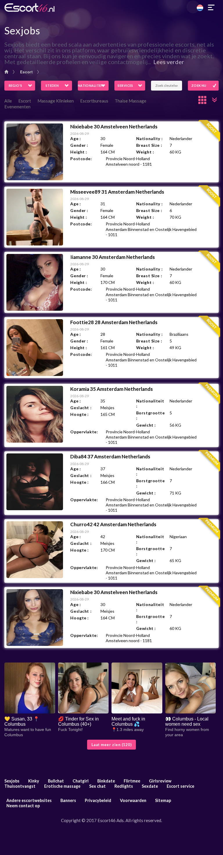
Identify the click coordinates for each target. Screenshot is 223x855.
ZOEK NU (198, 85)
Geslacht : (80, 407)
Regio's (15, 85)
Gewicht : (146, 425)
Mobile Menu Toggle (211, 7)
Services (125, 85)
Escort (26, 72)
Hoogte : (79, 414)
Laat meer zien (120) (111, 744)
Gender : (79, 145)
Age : (75, 138)
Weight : (145, 151)
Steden (52, 85)
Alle (8, 100)
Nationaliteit (91, 85)
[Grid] (203, 100)
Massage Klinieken (55, 100)
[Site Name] (111, 7)
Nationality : (149, 138)
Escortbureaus (94, 100)
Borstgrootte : (150, 415)
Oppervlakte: (84, 431)
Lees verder (168, 61)
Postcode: (81, 158)
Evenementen (17, 106)
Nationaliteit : (150, 403)
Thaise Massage (130, 100)
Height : (78, 151)
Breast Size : (149, 145)
